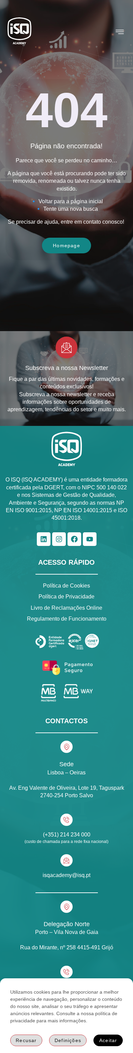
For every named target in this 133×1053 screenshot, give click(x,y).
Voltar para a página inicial (71, 201)
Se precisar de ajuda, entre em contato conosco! (66, 222)
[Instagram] (59, 539)
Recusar (26, 1040)
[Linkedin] (43, 539)
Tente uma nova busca (70, 209)
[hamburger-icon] (120, 32)
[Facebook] (74, 539)
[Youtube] (90, 539)
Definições (68, 1040)
